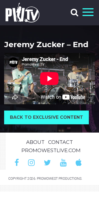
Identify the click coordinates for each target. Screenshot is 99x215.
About (35, 142)
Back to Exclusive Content (46, 117)
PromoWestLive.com (51, 150)
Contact (60, 142)
